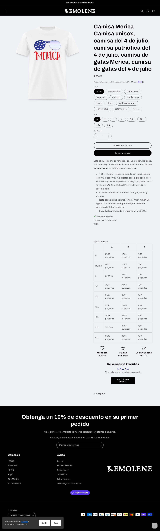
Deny (56, 523)
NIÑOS (11, 470)
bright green (132, 91)
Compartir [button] (100, 394)
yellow (137, 109)
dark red (116, 97)
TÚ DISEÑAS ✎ (15, 484)
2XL (131, 119)
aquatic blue (115, 92)
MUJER (11, 461)
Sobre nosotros (63, 479)
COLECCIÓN (13, 479)
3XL (142, 119)
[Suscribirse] (101, 445)
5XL (108, 125)
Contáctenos (62, 470)
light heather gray (127, 103)
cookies (24, 522)
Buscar (60, 461)
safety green (121, 109)
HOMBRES (12, 465)
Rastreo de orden (64, 465)
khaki (100, 104)
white (99, 91)
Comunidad (62, 474)
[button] (5, 11)
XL (122, 119)
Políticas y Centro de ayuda (69, 484)
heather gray (133, 97)
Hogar (10, 474)
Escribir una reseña (123, 380)
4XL (98, 125)
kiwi (111, 104)
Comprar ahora (123, 153)
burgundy (100, 97)
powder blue (102, 109)
